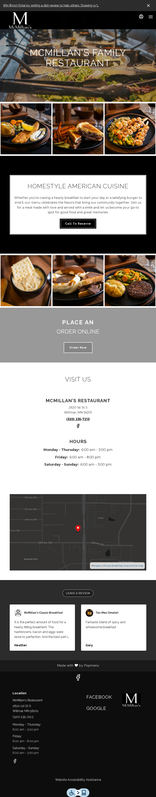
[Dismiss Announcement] (148, 5)
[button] (26, 129)
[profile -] (141, 16)
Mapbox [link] (98, 565)
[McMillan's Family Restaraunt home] (20, 20)
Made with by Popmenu (51, 665)
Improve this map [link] (133, 565)
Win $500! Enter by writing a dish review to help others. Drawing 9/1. (51, 5)
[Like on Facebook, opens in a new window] (78, 428)
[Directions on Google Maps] (78, 532)
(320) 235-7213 (23, 717)
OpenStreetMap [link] (114, 565)
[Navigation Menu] (150, 17)
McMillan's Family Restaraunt (131, 700)
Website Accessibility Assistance (78, 780)
